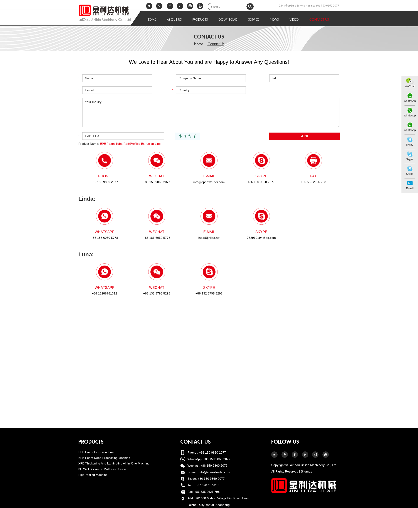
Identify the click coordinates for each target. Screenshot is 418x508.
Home (151, 19)
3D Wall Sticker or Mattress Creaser (103, 469)
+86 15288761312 (104, 293)
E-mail (410, 188)
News (274, 19)
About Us (174, 19)
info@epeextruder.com (209, 182)
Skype (409, 144)
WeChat (410, 86)
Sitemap (306, 471)
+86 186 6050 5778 (104, 237)
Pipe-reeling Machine (93, 474)
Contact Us (319, 19)
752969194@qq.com (261, 237)
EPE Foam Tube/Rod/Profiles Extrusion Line (130, 143)
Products (200, 19)
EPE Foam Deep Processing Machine (104, 457)
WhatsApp (410, 101)
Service (253, 19)
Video (294, 19)
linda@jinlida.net (209, 237)
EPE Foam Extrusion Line (96, 452)
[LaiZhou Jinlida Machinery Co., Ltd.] (104, 13)
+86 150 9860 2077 (261, 182)
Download (228, 19)
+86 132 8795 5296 (209, 293)
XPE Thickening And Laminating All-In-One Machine (114, 463)
